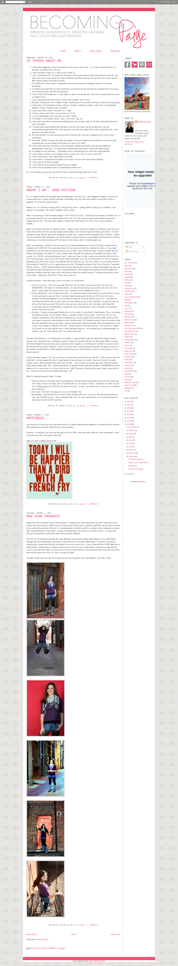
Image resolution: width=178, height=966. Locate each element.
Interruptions (129, 303)
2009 (128, 424)
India (126, 300)
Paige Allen (144, 122)
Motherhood (129, 320)
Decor (126, 274)
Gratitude (128, 291)
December (132, 427)
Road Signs (96, 51)
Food (126, 283)
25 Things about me (43, 61)
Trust (126, 380)
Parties (127, 337)
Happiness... (38, 418)
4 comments (93, 406)
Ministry (127, 314)
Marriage (128, 311)
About (77, 51)
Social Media (129, 371)
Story (126, 374)
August (131, 433)
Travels (127, 377)
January (131, 456)
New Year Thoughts (43, 516)
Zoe (126, 391)
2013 (128, 411)
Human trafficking (131, 297)
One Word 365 (130, 331)
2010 (128, 421)
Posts (130, 247)
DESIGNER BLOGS (97, 961)
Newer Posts (31, 934)
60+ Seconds (129, 263)
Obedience (128, 325)
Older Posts (115, 934)
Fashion (127, 280)
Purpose (127, 357)
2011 (128, 418)
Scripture (128, 365)
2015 (128, 405)
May (130, 443)
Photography (129, 340)
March (130, 450)
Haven (127, 294)
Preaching (128, 348)
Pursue (127, 359)
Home (63, 51)
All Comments (133, 251)
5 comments (92, 178)
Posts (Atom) (43, 939)
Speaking (115, 51)
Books (127, 271)
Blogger (143, 481)
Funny (127, 285)
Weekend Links (130, 382)
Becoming (128, 268)
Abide (126, 266)
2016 (128, 401)
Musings (127, 322)
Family (127, 277)
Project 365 (129, 354)
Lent (126, 305)
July (130, 437)
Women (127, 388)
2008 (128, 474)
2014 (128, 408)
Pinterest (128, 342)
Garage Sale (129, 288)
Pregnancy (128, 351)
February (131, 453)
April (130, 447)
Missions (128, 317)
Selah (126, 368)
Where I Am (129, 385)
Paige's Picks (129, 334)
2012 (128, 414)
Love (126, 308)
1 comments (92, 925)
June (130, 440)
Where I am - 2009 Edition (50, 190)
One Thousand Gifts (132, 328)
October (131, 430)
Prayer (127, 345)
